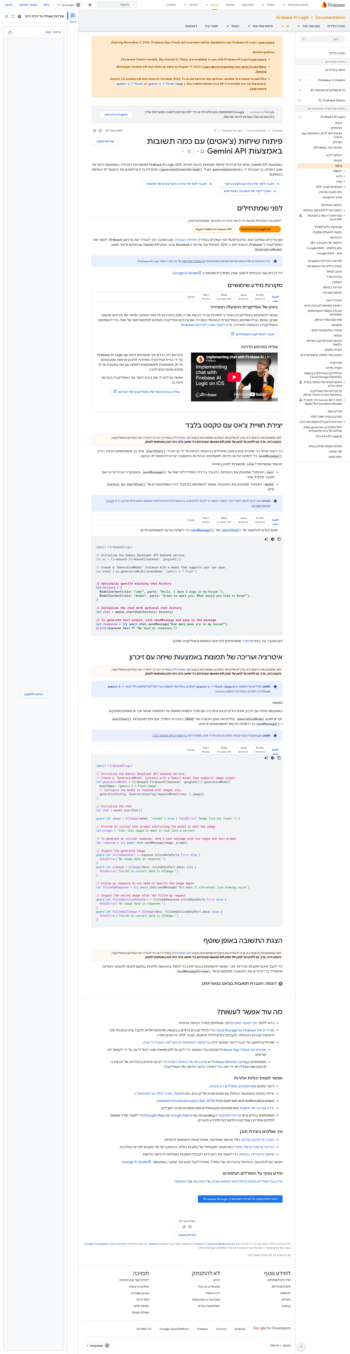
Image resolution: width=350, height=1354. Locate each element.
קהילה (193, 5)
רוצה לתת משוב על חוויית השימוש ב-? (240, 1199)
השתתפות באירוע (209, 1306)
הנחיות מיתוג (141, 1306)
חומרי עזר (211, 26)
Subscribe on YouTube (206, 1299)
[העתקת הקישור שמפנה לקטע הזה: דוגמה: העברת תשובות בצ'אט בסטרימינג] (197, 983)
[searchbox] (322, 39)
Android (240, 1329)
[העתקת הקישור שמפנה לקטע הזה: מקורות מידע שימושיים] (224, 285)
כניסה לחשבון (34, 694)
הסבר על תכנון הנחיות (258, 1140)
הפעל (271, 5)
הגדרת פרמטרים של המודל (254, 1147)
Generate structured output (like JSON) (186, 1101)
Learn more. (257, 88)
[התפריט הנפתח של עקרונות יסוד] (297, 26)
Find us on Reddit (209, 1286)
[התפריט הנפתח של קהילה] (184, 5)
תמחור (230, 5)
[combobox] (117, 5)
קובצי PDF (164, 1094)
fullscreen (13, 16)
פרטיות (274, 1345)
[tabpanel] (187, 357)
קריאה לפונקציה (229, 1115)
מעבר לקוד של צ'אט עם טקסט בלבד (252, 184)
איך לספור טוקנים (244, 1023)
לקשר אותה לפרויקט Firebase (203, 325)
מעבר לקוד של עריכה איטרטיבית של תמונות (179, 184)
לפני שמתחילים (181, 438)
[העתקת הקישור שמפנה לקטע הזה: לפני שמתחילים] (233, 208)
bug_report (19, 16)
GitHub (286, 1306)
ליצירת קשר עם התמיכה (134, 1280)
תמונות (179, 1094)
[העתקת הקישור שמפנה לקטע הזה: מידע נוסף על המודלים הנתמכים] (219, 1173)
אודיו (138, 1094)
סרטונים (149, 1094)
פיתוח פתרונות (298, 5)
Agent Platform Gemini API (214, 229)
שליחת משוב (105, 141)
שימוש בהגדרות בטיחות (256, 1154)
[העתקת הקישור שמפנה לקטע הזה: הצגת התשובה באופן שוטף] (199, 941)
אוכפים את (243, 1050)
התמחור (180, 1182)
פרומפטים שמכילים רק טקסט (231, 1086)
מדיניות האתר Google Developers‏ (104, 1244)
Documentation (330, 17)
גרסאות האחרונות (193, 261)
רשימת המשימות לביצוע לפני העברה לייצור (176, 1043)
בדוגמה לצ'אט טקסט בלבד (169, 735)
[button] (326, 80)
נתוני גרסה (142, 1299)
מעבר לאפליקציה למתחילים (255, 334)
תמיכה (171, 5)
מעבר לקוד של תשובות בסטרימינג (250, 191)
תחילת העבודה (186, 240)
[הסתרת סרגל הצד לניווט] (301, 1347)
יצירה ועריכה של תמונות (256, 1108)
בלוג (46, 5)
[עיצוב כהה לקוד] (272, 539)
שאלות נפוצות (140, 1312)
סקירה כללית (336, 26)
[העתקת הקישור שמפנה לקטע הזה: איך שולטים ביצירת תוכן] (236, 1131)
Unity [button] (191, 297)
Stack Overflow (139, 1286)
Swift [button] (275, 297)
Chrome (221, 1329)
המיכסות (199, 1182)
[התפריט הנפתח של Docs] (206, 5)
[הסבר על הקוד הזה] (266, 539)
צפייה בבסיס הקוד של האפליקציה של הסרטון (149, 392)
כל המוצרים (144, 1329)
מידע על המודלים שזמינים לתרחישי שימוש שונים (247, 1182)
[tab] (275, 297)
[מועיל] (100, 131)
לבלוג (216, 1280)
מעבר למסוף (28, 5)
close (6, 16)
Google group (140, 1293)
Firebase (277, 130)
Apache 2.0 (156, 1244)
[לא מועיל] (94, 131)
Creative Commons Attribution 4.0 (214, 1244)
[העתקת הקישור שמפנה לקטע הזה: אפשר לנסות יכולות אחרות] (230, 1078)
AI (287, 26)
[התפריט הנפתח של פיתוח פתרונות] (283, 5)
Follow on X (213, 1293)
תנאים (287, 1345)
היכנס (9, 5)
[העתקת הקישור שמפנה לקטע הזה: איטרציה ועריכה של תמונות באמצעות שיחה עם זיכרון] (125, 657)
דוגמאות (191, 26)
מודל (245, 641)
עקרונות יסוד (311, 26)
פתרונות (247, 5)
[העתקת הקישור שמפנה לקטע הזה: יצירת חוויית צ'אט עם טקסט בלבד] (181, 426)
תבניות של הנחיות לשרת (186, 1062)
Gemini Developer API (256, 229)
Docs (214, 5)
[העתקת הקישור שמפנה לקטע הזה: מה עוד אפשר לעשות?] (213, 1012)
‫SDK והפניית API (281, 1286)
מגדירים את (245, 1030)
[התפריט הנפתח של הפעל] (262, 5)
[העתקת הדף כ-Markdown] (189, 151)
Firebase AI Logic (292, 17)
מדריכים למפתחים (279, 1280)
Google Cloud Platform (174, 1329)
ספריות (286, 1299)
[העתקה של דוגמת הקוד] (279, 539)
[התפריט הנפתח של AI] (281, 26)
